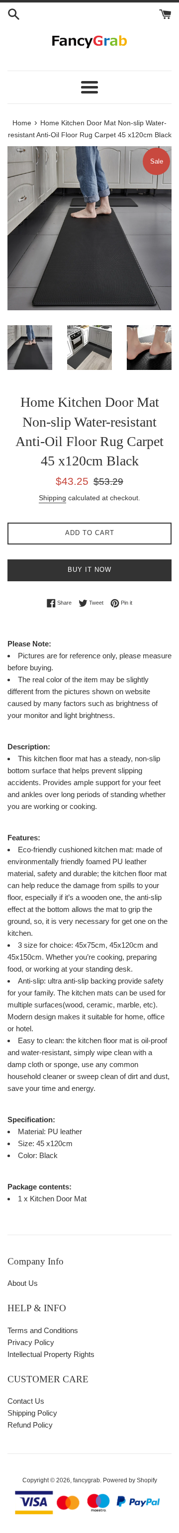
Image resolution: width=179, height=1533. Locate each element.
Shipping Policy (32, 1413)
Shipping (52, 498)
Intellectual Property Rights (50, 1354)
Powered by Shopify (130, 1480)
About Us (22, 1283)
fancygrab (86, 1480)
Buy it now (89, 569)
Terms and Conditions (42, 1330)
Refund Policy (30, 1425)
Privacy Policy (30, 1342)
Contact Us (25, 1401)
